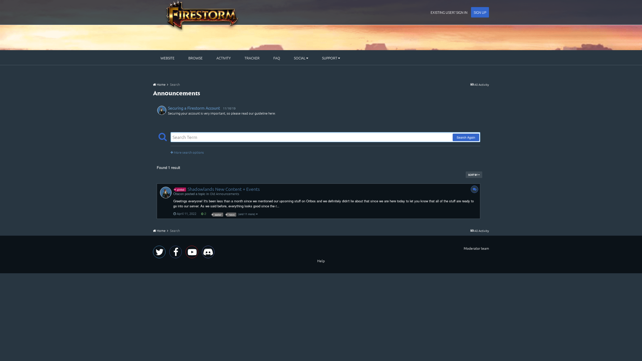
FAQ (276, 57)
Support (330, 57)
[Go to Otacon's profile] (161, 110)
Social (300, 57)
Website (167, 57)
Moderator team (476, 248)
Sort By (473, 174)
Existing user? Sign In (449, 12)
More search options (188, 152)
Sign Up (480, 12)
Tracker (252, 57)
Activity (223, 57)
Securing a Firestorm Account (194, 108)
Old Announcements (224, 193)
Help (321, 260)
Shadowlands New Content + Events (224, 189)
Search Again (466, 137)
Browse (195, 57)
